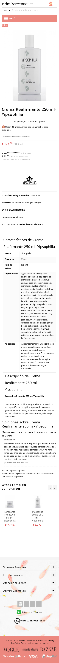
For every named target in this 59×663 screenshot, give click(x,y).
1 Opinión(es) (20, 121)
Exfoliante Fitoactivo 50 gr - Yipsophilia (10, 516)
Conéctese (6, 476)
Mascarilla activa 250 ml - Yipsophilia (37, 516)
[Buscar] (54, 10)
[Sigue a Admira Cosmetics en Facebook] (27, 604)
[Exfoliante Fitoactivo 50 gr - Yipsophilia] (9, 501)
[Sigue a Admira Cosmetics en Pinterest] (39, 604)
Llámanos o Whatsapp (12, 217)
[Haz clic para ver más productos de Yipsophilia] (29, 180)
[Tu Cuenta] (50, 3)
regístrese (18, 476)
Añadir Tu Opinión (36, 121)
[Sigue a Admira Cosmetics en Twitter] (33, 604)
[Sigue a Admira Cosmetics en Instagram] (20, 604)
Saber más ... (36, 195)
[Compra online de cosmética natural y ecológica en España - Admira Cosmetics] (17, 4)
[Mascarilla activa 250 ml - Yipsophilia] (37, 501)
